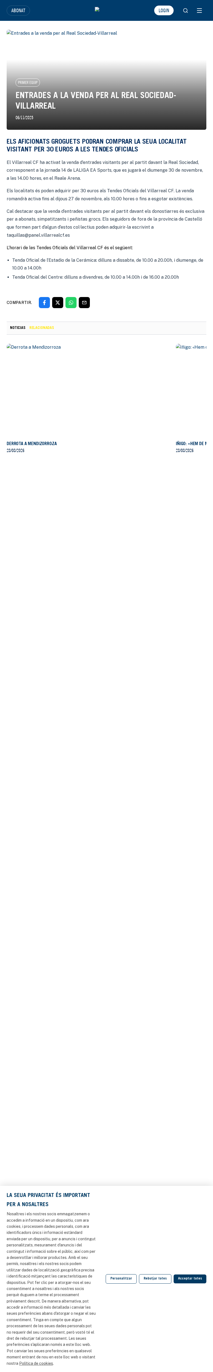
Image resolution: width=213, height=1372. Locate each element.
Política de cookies (36, 1363)
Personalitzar (121, 1279)
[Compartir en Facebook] (44, 302)
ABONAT (18, 10)
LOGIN (164, 10)
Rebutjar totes (155, 1279)
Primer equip (27, 82)
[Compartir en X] (57, 302)
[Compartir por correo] (84, 302)
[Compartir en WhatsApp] (71, 302)
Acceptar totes (190, 1279)
